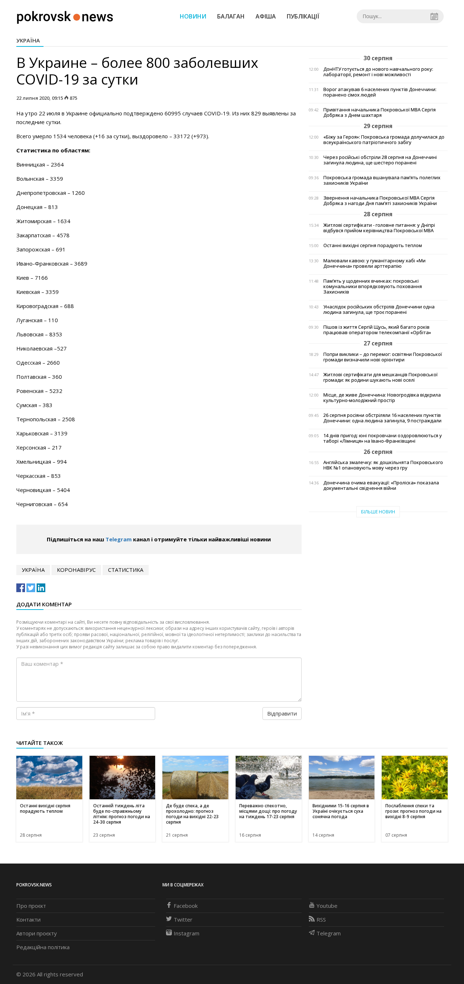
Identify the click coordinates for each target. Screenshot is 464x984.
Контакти (28, 919)
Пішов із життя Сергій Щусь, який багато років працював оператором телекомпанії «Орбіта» (377, 329)
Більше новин (378, 512)
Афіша (266, 16)
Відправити (282, 713)
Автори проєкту (36, 933)
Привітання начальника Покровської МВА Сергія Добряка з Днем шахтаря (379, 112)
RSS (321, 919)
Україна (28, 40)
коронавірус (76, 569)
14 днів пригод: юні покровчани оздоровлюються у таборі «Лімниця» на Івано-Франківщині (382, 438)
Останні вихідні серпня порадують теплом (372, 245)
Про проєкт (31, 905)
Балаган (231, 16)
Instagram (186, 933)
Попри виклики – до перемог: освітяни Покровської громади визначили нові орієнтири (382, 357)
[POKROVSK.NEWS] (65, 15)
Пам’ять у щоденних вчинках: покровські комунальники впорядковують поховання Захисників (372, 286)
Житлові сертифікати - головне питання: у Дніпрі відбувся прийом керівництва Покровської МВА (379, 227)
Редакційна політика (43, 947)
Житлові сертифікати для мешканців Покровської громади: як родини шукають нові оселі (380, 377)
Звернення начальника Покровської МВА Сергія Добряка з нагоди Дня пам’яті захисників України (380, 200)
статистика (125, 569)
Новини (193, 16)
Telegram (118, 539)
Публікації (303, 16)
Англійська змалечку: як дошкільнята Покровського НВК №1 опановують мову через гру (383, 465)
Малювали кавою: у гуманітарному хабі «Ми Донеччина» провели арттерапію (374, 263)
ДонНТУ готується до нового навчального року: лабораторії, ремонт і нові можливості (378, 71)
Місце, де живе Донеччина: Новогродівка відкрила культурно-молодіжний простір (382, 397)
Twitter (183, 919)
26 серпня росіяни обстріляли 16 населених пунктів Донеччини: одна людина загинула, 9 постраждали (382, 418)
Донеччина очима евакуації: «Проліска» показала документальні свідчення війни (381, 485)
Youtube (326, 905)
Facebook (186, 905)
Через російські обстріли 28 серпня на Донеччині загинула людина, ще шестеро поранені (380, 160)
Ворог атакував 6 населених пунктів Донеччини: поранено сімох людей (379, 92)
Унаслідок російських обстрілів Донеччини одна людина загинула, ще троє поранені (379, 309)
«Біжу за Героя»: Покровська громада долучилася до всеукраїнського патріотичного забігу (383, 139)
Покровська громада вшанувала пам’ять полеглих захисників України (381, 180)
